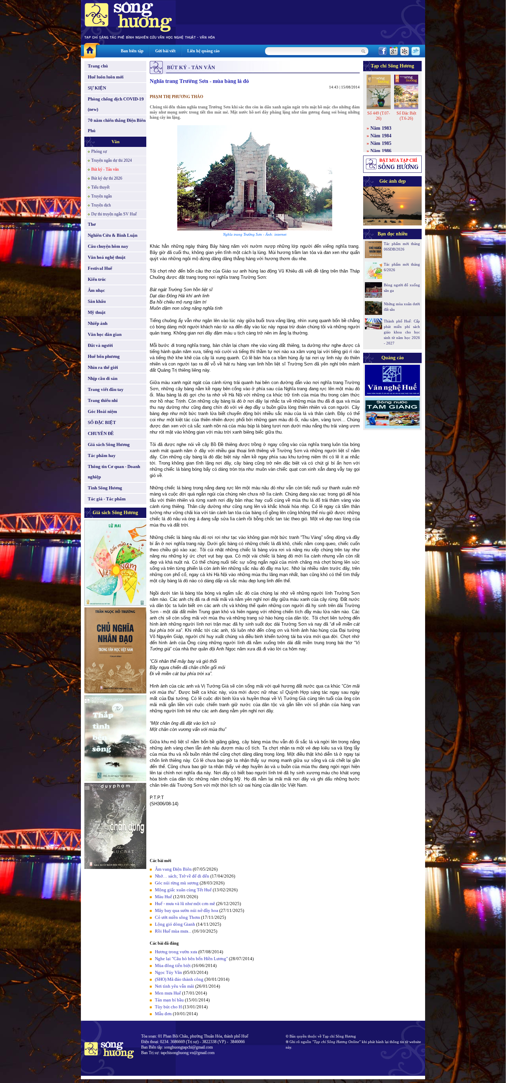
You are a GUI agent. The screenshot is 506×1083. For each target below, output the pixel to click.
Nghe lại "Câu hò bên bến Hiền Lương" (191, 958)
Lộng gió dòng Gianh (175, 924)
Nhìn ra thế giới (103, 367)
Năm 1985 (380, 143)
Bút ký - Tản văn (105, 169)
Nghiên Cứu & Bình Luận (112, 235)
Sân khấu (97, 301)
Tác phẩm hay (102, 455)
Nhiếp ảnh (97, 323)
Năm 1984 (380, 135)
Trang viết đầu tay (106, 389)
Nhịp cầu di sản (102, 378)
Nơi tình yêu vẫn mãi (174, 986)
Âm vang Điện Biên (173, 869)
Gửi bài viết (165, 51)
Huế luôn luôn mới (106, 76)
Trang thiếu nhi (103, 400)
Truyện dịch (101, 205)
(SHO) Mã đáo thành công (179, 979)
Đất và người (100, 345)
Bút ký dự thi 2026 (106, 178)
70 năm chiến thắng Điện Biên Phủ (117, 125)
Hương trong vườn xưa (176, 951)
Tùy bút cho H (168, 1006)
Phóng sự (99, 151)
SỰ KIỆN (97, 88)
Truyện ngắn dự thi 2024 (111, 160)
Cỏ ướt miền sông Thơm (177, 917)
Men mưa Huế (168, 993)
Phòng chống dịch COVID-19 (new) (116, 104)
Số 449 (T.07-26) (378, 116)
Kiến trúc (97, 279)
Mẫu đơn (163, 1013)
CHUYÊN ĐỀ (101, 433)
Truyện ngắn (101, 196)
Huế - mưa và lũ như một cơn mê (185, 903)
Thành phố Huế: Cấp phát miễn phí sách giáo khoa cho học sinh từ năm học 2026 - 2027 (402, 332)
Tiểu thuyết (100, 187)
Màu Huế (163, 896)
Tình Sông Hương (105, 487)
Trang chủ (98, 65)
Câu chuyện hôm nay (108, 246)
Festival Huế (100, 268)
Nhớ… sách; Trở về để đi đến (182, 876)
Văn (115, 141)
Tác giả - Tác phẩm (107, 498)
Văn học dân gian (105, 334)
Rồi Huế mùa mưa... (173, 931)
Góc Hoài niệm (102, 411)
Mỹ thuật (96, 312)
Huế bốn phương (104, 356)
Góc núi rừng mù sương (177, 882)
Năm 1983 (380, 128)
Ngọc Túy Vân (168, 972)
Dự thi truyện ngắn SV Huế (114, 214)
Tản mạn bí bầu (169, 999)
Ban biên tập (132, 51)
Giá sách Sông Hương (109, 444)
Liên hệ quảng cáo (203, 51)
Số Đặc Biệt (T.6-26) (406, 116)
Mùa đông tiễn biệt (173, 965)
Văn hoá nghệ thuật (106, 257)
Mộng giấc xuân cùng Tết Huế (183, 889)
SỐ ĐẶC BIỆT (102, 422)
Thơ (92, 224)
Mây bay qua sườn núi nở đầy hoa (186, 910)
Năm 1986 (380, 150)
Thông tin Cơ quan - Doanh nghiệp (114, 471)
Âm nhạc (96, 290)
